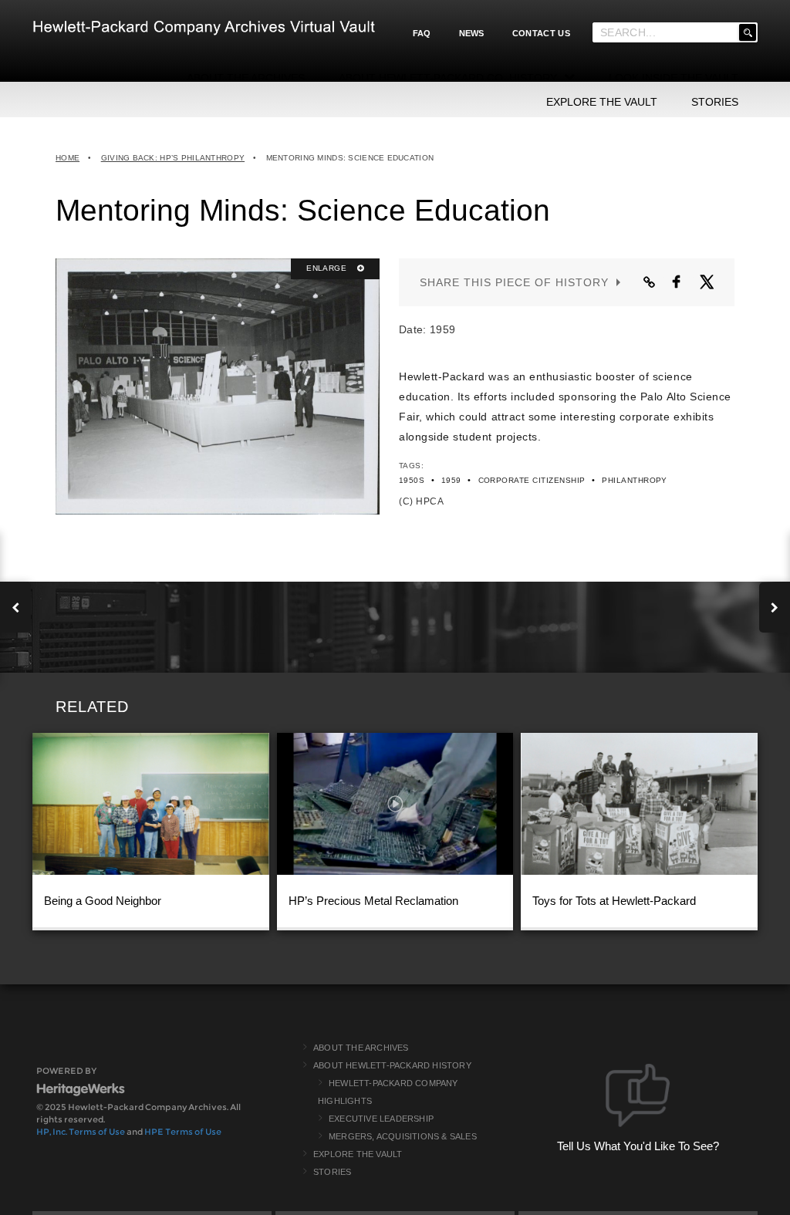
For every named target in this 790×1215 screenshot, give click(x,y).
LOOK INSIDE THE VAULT (673, 78)
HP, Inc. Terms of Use (80, 1131)
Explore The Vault (357, 1154)
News (471, 33)
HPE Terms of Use (182, 1131)
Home (67, 158)
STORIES (714, 102)
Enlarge (327, 268)
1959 (451, 480)
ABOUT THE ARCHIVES (246, 78)
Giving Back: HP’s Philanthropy (173, 158)
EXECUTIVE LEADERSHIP (381, 1118)
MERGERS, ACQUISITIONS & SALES (403, 1136)
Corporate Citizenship (532, 480)
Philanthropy (634, 480)
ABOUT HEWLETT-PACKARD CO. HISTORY (448, 78)
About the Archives (361, 1047)
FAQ (422, 33)
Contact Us (541, 33)
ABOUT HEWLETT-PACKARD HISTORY (392, 1065)
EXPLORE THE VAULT (601, 102)
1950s (411, 480)
